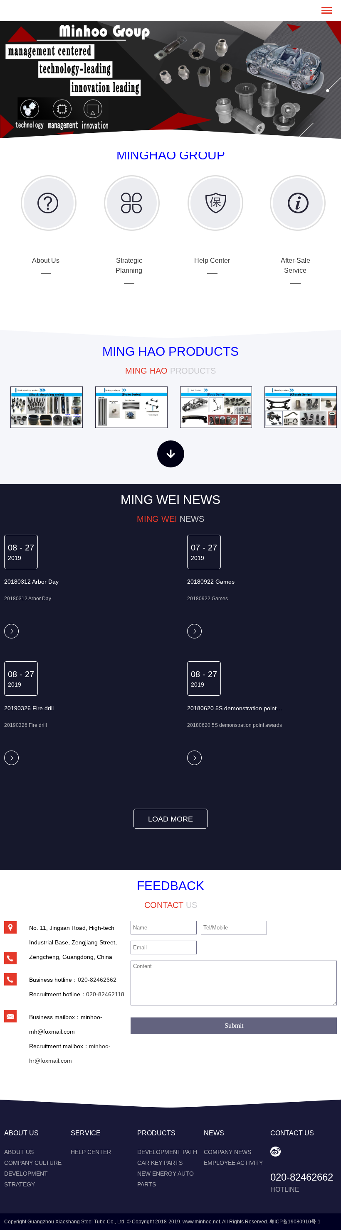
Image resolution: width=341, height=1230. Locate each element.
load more (170, 819)
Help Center (91, 1152)
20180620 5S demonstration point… (234, 708)
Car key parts (160, 1162)
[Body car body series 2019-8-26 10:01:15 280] (216, 407)
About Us (19, 1152)
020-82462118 (105, 994)
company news (227, 1152)
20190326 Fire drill (29, 708)
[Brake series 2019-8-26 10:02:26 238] (131, 407)
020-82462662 (97, 979)
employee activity (233, 1162)
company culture (33, 1162)
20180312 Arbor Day (31, 581)
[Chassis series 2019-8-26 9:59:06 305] (300, 407)
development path (167, 1152)
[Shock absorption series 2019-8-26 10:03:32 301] (46, 407)
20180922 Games (211, 581)
